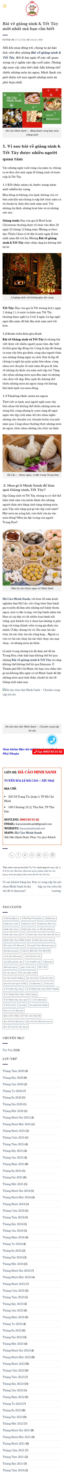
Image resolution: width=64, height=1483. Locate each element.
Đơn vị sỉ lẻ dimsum (13, 1010)
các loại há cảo (33, 962)
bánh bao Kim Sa (46, 924)
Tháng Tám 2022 (13, 1377)
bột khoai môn (11, 951)
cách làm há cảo (33, 956)
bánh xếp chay (11, 929)
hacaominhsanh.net (32, 828)
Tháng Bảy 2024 (13, 1224)
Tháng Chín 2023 (13, 1290)
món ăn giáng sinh (18, 874)
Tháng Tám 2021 (13, 1457)
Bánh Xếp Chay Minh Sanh (17, 940)
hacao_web (36, 40)
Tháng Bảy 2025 (13, 1151)
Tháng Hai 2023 (13, 1337)
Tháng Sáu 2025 (13, 1157)
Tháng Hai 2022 (13, 1417)
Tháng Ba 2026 (12, 1097)
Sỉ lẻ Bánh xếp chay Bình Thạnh (42, 989)
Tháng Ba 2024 (12, 1250)
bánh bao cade (11, 924)
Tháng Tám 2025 (13, 1144)
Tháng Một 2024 (13, 1264)
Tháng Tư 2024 (12, 1244)
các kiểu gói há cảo (13, 962)
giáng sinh (43, 871)
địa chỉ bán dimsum (13, 1021)
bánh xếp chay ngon (43, 940)
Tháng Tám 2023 (13, 1297)
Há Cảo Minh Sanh (16, 599)
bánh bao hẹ (28, 924)
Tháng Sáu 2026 (13, 1084)
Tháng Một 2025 (13, 1184)
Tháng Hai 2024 (13, 1257)
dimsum (48, 962)
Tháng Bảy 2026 (13, 1077)
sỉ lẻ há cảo (9, 1005)
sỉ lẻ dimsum (39, 1000)
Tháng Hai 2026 (13, 1104)
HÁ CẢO (42, 967)
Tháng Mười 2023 (14, 1284)
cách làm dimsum (12, 956)
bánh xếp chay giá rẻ (14, 934)
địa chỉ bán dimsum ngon (39, 1021)
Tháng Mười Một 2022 (17, 1357)
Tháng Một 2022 (13, 1423)
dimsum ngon (10, 967)
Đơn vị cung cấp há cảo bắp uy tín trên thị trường (46, 886)
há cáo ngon (10, 973)
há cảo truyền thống (13, 978)
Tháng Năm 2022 (13, 1397)
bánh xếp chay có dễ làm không (37, 929)
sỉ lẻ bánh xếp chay (13, 989)
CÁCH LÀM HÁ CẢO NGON (36, 951)
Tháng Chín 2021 (13, 1450)
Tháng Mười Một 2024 (17, 1197)
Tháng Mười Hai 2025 (16, 1117)
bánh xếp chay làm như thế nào (43, 934)
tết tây (46, 874)
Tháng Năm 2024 (13, 1237)
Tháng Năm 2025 (13, 1164)
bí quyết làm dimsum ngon (41, 945)
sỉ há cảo (48, 983)
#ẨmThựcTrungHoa (32, 918)
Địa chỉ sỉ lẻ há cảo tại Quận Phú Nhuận (31, 751)
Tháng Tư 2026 (12, 1091)
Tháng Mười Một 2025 (17, 1124)
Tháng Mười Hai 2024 (16, 1191)
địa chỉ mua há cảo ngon (16, 1027)
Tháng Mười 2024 (14, 1204)
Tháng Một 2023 (13, 1343)
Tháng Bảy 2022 (13, 1383)
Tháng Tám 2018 (13, 1470)
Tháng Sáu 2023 (13, 1310)
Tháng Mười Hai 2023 (16, 1270)
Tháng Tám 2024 (13, 1217)
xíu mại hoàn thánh (38, 1005)
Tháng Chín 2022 (13, 1370)
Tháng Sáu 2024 (13, 1230)
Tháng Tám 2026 (13, 1071)
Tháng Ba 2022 (12, 1410)
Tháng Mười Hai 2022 (16, 1350)
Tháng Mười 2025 (14, 1131)
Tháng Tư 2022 (12, 1403)
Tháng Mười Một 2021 (17, 1437)
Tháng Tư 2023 (12, 1324)
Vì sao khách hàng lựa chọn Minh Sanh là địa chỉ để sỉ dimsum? (17, 886)
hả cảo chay (47, 978)
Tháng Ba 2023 (12, 1330)
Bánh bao (51, 918)
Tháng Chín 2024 (13, 1210)
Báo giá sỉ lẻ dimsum (14, 945)
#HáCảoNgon (11, 918)
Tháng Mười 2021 (14, 1443)
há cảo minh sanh (28, 973)
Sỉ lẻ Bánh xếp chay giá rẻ (16, 1000)
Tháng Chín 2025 (13, 1137)
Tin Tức (8, 1050)
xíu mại (21, 1005)
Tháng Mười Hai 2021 (16, 1430)
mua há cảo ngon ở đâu (15, 983)
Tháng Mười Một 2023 (17, 1277)
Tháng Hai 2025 (13, 1177)
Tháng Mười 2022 (14, 1363)
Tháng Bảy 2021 (13, 1463)
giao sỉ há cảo (28, 967)
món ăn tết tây (35, 874)
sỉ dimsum (35, 983)
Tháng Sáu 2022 (13, 1390)
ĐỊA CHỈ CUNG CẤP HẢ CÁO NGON (22, 1016)
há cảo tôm (32, 978)
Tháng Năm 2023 (13, 1317)
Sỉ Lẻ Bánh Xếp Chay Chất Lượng (20, 994)
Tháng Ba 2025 (12, 1171)
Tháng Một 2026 (13, 1111)
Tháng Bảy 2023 (13, 1304)
